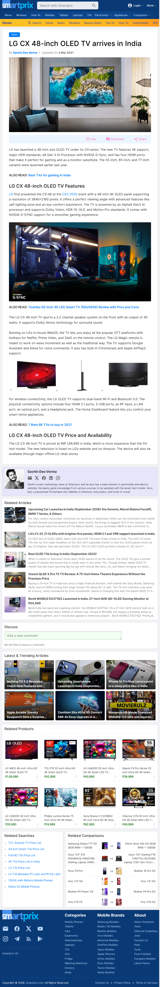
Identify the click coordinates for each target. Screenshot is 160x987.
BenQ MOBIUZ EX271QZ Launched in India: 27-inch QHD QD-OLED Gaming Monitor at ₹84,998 (88, 601)
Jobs (137, 935)
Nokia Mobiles (106, 972)
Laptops (78, 15)
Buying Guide (92, 22)
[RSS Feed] (29, 939)
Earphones (71, 935)
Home (49, 22)
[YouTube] (40, 929)
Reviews (21, 15)
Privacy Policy (122, 982)
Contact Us (141, 940)
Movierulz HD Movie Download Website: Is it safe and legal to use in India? (130, 715)
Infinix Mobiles (106, 958)
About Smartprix (144, 921)
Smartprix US (10, 953)
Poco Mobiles (105, 963)
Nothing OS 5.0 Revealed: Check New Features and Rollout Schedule (25, 684)
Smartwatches (73, 940)
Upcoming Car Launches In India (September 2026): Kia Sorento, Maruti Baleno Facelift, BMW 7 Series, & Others (90, 511)
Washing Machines (76, 963)
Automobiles (141, 22)
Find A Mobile (142, 953)
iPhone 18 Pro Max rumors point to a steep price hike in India (130, 684)
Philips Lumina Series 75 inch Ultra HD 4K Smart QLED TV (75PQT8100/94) (60, 818)
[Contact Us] (5, 929)
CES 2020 (69, 194)
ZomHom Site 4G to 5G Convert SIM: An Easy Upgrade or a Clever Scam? (80, 715)
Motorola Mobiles (108, 940)
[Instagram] (5, 939)
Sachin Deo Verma (42, 472)
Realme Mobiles (106, 931)
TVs (89, 15)
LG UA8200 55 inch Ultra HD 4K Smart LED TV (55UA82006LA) (98, 770)
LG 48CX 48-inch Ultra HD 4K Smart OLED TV (21, 770)
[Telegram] (17, 939)
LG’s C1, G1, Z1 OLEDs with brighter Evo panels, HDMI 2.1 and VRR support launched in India (91, 534)
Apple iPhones (106, 953)
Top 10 (110, 22)
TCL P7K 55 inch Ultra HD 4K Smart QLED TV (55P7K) (59, 770)
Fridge (69, 958)
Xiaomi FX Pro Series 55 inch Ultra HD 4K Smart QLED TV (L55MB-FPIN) (136, 770)
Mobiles (50, 15)
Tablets (63, 15)
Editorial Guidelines (146, 931)
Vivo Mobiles (105, 935)
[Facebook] (17, 929)
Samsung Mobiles (108, 921)
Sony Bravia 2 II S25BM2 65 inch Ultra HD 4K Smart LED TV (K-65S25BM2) (99, 818)
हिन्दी (155, 22)
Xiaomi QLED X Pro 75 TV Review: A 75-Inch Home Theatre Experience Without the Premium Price (86, 576)
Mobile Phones (74, 921)
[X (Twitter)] (29, 929)
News (8, 15)
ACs (67, 953)
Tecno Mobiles (106, 967)
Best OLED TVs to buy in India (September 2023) (62, 554)
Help (137, 944)
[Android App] (40, 939)
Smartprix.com (34, 982)
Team (137, 926)
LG (11, 194)
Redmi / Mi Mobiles (109, 926)
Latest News (142, 963)
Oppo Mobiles (105, 949)
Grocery (70, 967)
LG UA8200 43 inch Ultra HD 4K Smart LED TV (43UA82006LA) (20, 818)
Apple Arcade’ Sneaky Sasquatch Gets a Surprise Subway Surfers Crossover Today (26, 715)
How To (35, 15)
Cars (67, 931)
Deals (68, 972)
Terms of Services (147, 982)
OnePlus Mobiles (107, 944)
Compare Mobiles (145, 958)
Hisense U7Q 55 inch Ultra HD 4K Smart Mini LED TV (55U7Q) (138, 818)
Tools (137, 949)
